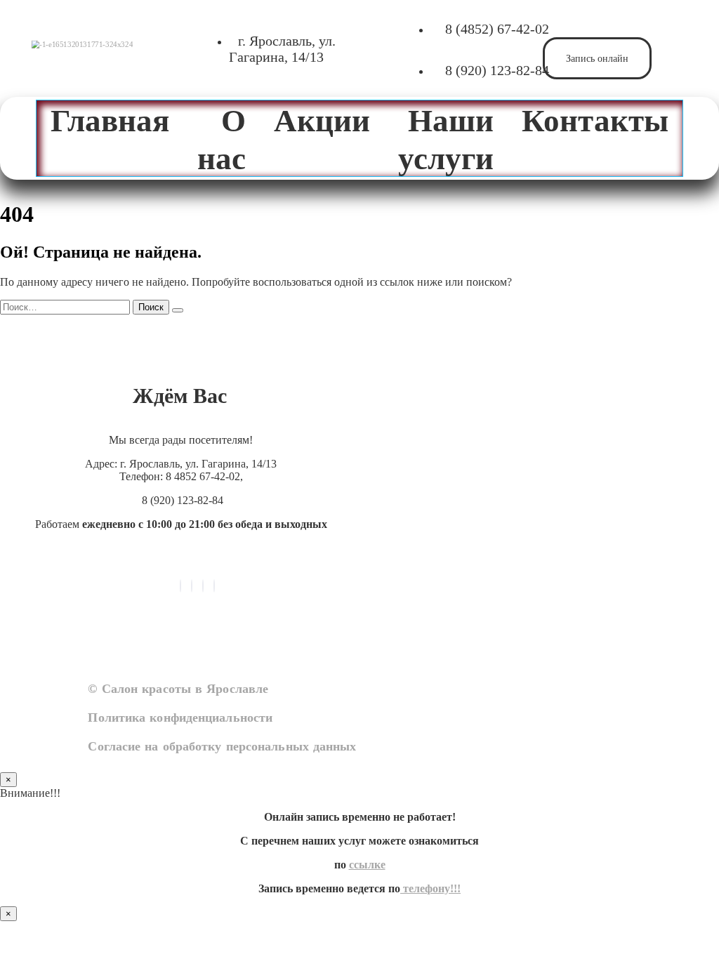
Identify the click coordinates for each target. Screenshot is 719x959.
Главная (110, 119)
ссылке (367, 865)
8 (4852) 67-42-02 (497, 29)
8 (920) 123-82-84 (497, 70)
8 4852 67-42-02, (204, 476)
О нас (221, 138)
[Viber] (191, 586)
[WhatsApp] (203, 586)
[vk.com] (180, 586)
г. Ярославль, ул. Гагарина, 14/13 (282, 49)
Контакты (595, 119)
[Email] (214, 586)
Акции (322, 119)
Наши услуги (446, 138)
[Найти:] (66, 306)
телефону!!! (430, 888)
